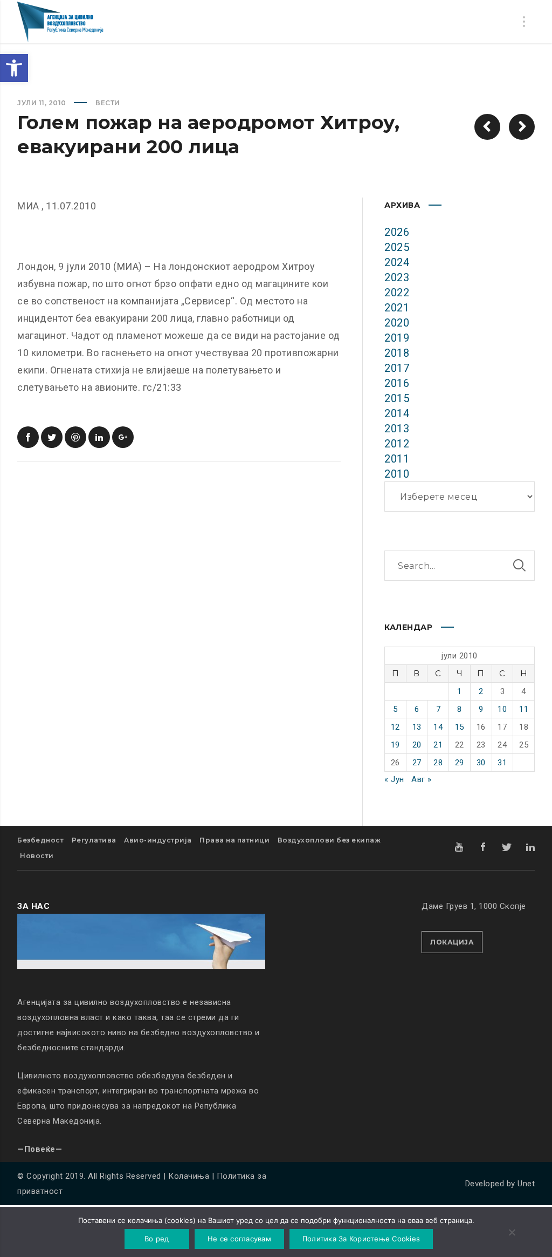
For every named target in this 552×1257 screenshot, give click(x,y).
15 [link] (459, 727)
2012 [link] (396, 443)
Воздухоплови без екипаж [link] (329, 840)
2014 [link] (396, 413)
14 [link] (438, 727)
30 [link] (481, 762)
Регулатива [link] (94, 840)
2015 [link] (396, 398)
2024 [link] (396, 262)
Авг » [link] (421, 779)
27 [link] (417, 762)
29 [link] (459, 762)
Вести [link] (107, 103)
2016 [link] (396, 383)
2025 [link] (396, 247)
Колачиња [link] (188, 1176)
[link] (14, 68)
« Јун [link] (394, 779)
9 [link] (481, 709)
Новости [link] (37, 856)
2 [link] (481, 691)
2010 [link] (396, 473)
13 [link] (417, 727)
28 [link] (438, 762)
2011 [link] (396, 458)
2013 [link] (396, 428)
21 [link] (438, 745)
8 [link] (459, 709)
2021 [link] (396, 307)
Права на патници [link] (234, 840)
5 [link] (395, 709)
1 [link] (459, 691)
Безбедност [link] (40, 840)
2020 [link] (396, 322)
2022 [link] (396, 292)
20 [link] (417, 745)
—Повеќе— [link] (39, 1149)
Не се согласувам (239, 1238)
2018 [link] (396, 352)
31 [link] (502, 762)
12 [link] (395, 727)
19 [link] (395, 745)
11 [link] (523, 709)
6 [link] (417, 709)
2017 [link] (396, 368)
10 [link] (502, 709)
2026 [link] (396, 232)
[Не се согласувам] (511, 1233)
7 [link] (438, 709)
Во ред (156, 1238)
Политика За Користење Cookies (361, 1238)
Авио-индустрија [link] (158, 840)
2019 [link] (396, 337)
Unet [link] (526, 1183)
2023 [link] (396, 277)
